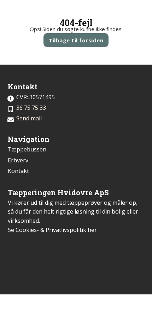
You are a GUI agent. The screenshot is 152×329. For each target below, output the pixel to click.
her (92, 230)
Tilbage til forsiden (76, 40)
